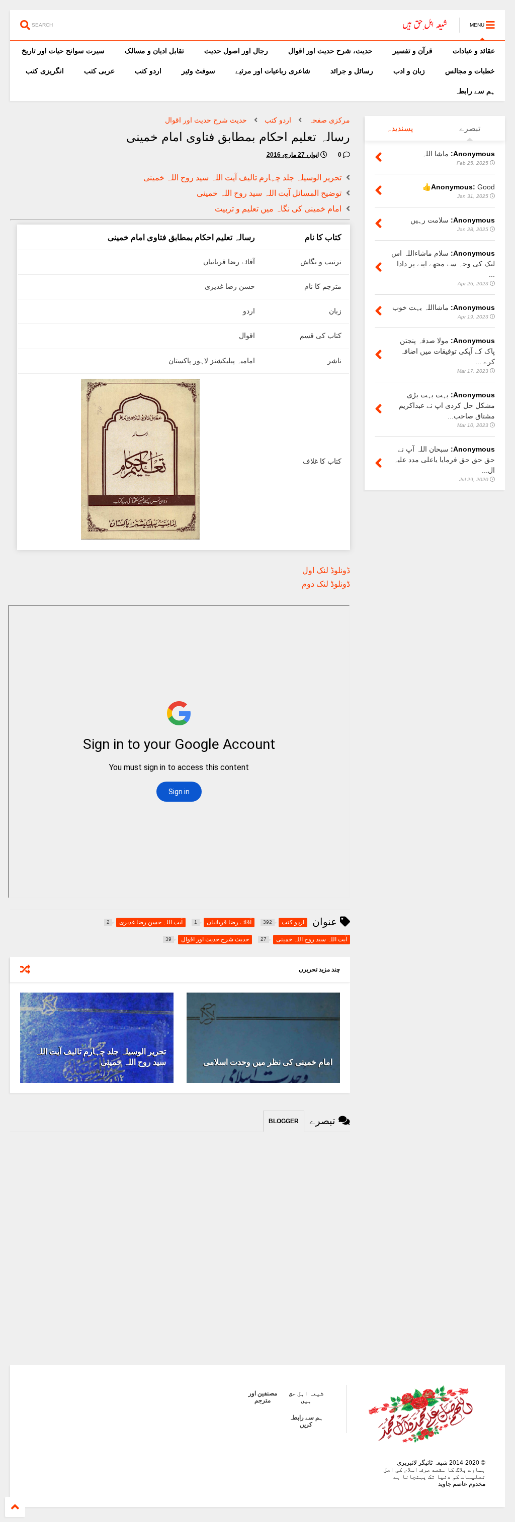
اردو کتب (148, 71)
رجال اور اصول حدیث (236, 51)
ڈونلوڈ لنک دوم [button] (326, 584)
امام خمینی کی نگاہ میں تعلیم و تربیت (278, 208)
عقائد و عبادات (474, 51)
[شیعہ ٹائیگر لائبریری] (425, 28)
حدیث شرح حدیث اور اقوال (206, 120)
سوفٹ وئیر (198, 71)
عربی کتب (99, 71)
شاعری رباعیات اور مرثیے (272, 71)
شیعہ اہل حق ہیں (306, 1397)
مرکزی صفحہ (329, 120)
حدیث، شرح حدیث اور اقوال (330, 51)
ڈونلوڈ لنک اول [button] (326, 570)
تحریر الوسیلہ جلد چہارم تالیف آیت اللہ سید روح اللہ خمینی (242, 177)
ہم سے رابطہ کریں (306, 1421)
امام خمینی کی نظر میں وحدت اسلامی (267, 1062)
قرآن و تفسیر (413, 51)
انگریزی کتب (45, 71)
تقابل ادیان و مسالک (154, 51)
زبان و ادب (409, 71)
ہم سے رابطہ (475, 91)
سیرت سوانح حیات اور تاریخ (63, 51)
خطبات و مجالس (470, 71)
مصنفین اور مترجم (262, 1397)
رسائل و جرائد (351, 71)
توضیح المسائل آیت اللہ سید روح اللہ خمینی (269, 193)
